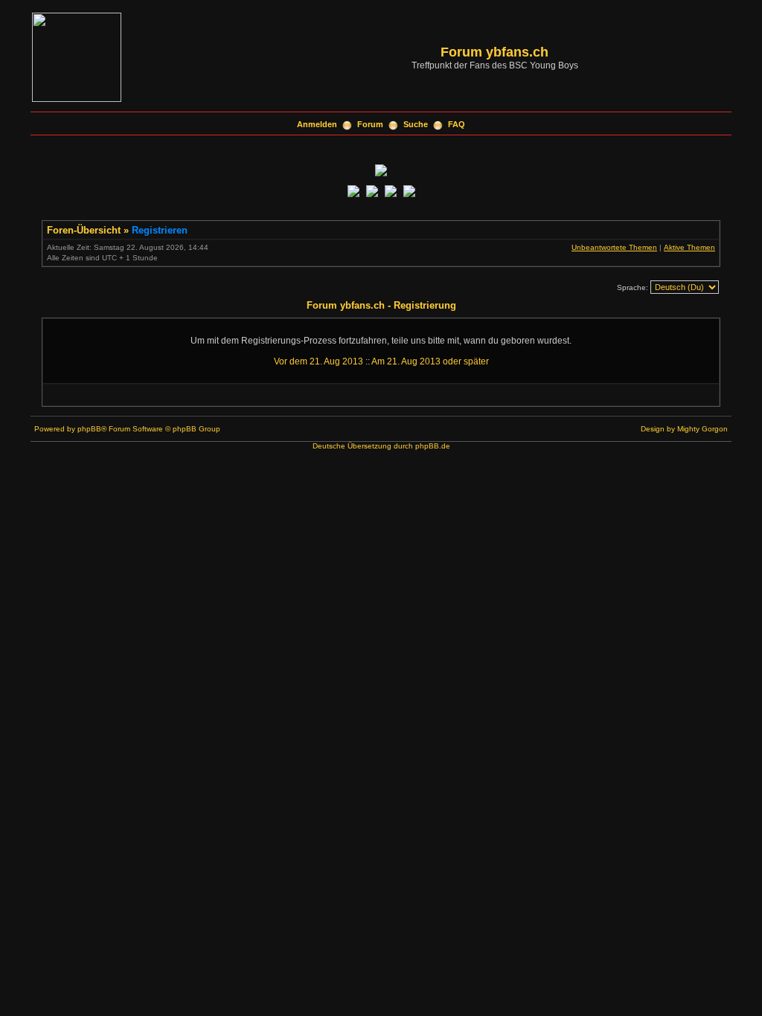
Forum (370, 124)
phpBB (89, 429)
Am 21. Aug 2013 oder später (430, 361)
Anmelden (317, 124)
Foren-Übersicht (84, 230)
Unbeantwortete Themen (614, 247)
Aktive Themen (689, 247)
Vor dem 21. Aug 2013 (318, 361)
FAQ (456, 124)
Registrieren (160, 230)
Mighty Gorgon (702, 429)
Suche (415, 124)
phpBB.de (432, 446)
